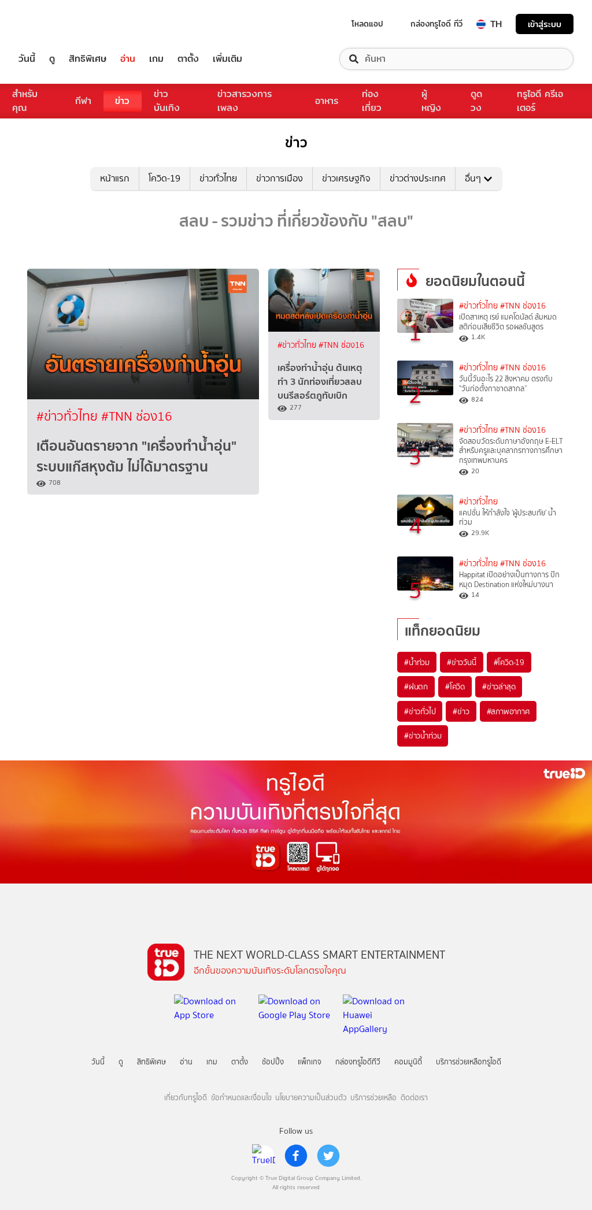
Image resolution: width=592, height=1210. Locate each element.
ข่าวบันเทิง (167, 101)
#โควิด (455, 686)
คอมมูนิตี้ (408, 1061)
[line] (263, 1155)
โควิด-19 (164, 178)
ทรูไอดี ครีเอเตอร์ (540, 101)
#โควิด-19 (509, 662)
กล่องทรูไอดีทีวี (357, 1061)
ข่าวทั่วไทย (218, 178)
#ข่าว (461, 711)
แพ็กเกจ (309, 1061)
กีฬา (83, 101)
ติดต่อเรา (414, 1097)
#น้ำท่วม (417, 662)
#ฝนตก (416, 686)
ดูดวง (476, 101)
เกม (156, 59)
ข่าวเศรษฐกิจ (346, 178)
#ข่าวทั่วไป (419, 711)
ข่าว (122, 101)
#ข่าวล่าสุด (498, 686)
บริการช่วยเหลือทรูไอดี (468, 1061)
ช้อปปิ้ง (273, 1061)
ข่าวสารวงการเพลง (244, 101)
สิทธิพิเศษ (87, 59)
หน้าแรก (115, 178)
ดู (52, 59)
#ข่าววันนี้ (461, 662)
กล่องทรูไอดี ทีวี (436, 23)
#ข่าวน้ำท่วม (422, 735)
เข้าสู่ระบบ (544, 24)
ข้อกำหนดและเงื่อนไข (241, 1097)
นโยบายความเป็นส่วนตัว (311, 1097)
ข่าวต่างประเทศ (418, 178)
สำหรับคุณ (25, 101)
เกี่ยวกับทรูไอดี (185, 1097)
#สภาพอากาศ (508, 711)
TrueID (53, 24)
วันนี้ (26, 59)
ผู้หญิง (431, 101)
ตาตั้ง (188, 59)
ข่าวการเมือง (279, 178)
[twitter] (328, 1155)
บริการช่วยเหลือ (373, 1097)
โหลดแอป (367, 23)
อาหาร (326, 101)
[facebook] (296, 1155)
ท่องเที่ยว (372, 101)
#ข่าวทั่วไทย (68, 416)
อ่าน (127, 59)
